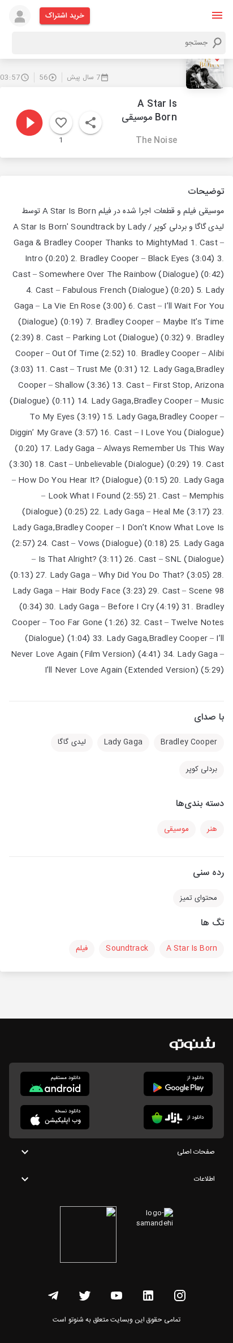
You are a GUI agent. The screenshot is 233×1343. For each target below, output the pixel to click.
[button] (217, 15)
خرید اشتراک (64, 16)
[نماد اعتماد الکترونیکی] (88, 1236)
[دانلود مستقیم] (54, 1084)
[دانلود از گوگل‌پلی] (178, 1084)
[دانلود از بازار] (178, 1117)
